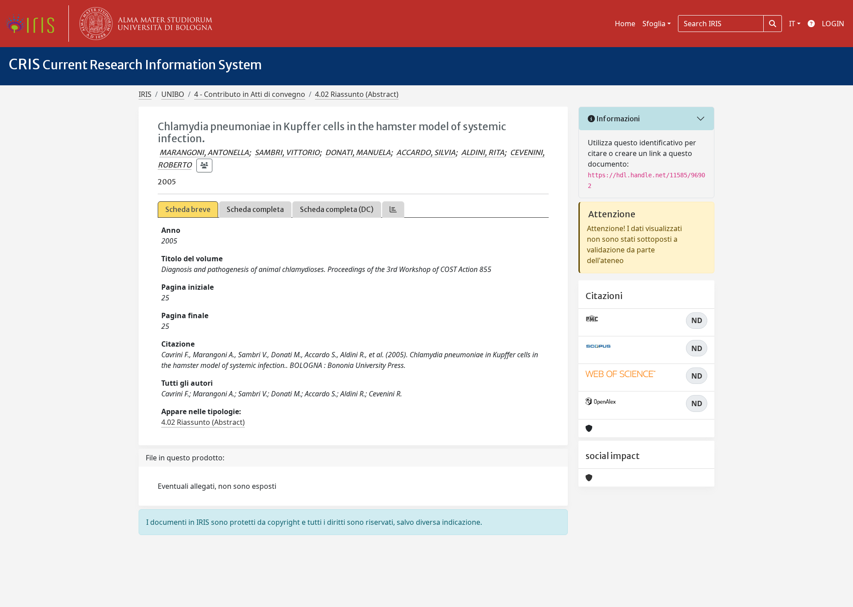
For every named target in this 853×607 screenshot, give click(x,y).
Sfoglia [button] (654, 23)
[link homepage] (33, 23)
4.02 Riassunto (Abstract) (357, 94)
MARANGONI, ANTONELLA (204, 152)
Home (625, 23)
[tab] (393, 209)
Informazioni (617, 118)
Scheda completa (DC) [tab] (337, 209)
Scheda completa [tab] (255, 209)
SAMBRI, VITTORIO (287, 152)
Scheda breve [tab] (188, 209)
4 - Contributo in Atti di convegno (249, 94)
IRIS (145, 94)
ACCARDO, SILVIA (425, 152)
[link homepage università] (143, 23)
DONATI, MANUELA (358, 152)
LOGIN (833, 23)
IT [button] (792, 23)
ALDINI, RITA (482, 152)
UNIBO (172, 94)
